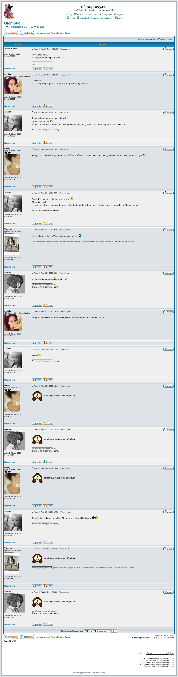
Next (42, 27)
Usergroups (107, 15)
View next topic (165, 39)
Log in (119, 18)
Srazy (67, 33)
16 (32, 27)
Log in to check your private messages (96, 18)
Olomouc (12, 23)
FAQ (70, 15)
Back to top (9, 69)
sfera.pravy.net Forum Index (49, 33)
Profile (72, 18)
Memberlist (92, 15)
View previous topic (147, 39)
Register (120, 15)
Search (80, 15)
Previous (17, 27)
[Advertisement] (133, 645)
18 (38, 27)
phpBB (83, 673)
